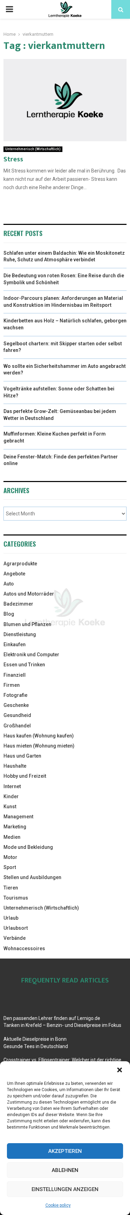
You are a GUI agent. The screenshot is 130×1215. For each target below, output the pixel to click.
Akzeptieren (65, 1151)
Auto (8, 584)
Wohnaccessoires (24, 948)
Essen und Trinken (24, 664)
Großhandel (17, 725)
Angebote (14, 573)
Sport (9, 867)
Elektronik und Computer (31, 654)
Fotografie (15, 695)
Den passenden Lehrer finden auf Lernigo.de (51, 1018)
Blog (8, 614)
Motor (10, 857)
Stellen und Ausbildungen (32, 877)
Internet (12, 786)
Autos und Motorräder (28, 594)
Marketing (14, 826)
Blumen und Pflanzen (27, 624)
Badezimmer (18, 604)
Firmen (11, 685)
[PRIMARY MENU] (9, 9)
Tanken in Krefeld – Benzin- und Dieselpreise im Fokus (62, 1025)
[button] (119, 1069)
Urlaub (10, 918)
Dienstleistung (19, 634)
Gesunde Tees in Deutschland (35, 1046)
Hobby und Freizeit (24, 776)
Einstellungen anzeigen (65, 1189)
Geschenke (16, 705)
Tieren (10, 888)
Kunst (9, 806)
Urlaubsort (15, 928)
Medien (11, 837)
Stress (13, 159)
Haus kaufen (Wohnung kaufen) (38, 736)
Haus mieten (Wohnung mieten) (39, 746)
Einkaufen (14, 644)
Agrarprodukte (20, 563)
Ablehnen (65, 1170)
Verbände (14, 938)
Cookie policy (58, 1205)
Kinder (11, 796)
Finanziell (14, 675)
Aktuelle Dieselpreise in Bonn (35, 1039)
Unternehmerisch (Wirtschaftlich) (33, 149)
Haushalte (14, 766)
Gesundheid (17, 715)
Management (18, 816)
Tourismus (15, 898)
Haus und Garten (22, 756)
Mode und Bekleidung (28, 847)
